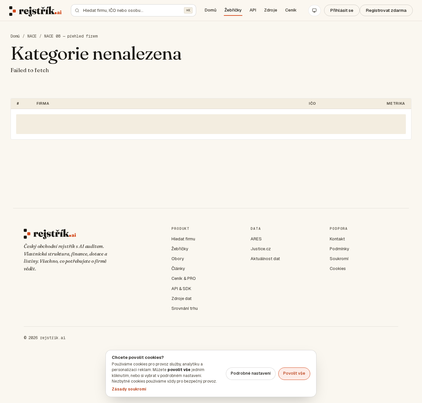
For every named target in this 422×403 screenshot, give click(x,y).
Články (178, 268)
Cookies (338, 268)
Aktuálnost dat (265, 258)
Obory (177, 258)
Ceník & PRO (183, 278)
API (253, 10)
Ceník (291, 10)
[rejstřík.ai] (35, 10)
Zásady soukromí (129, 389)
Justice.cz (261, 249)
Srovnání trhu (184, 308)
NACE (32, 36)
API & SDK (181, 288)
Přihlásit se (341, 10)
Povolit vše (294, 373)
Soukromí (339, 258)
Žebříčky (233, 10)
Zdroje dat (181, 298)
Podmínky (339, 249)
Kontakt (337, 239)
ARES (256, 239)
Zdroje (270, 10)
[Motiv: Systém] (314, 10)
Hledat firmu (183, 239)
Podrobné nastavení (251, 373)
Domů (211, 10)
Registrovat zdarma (386, 10)
